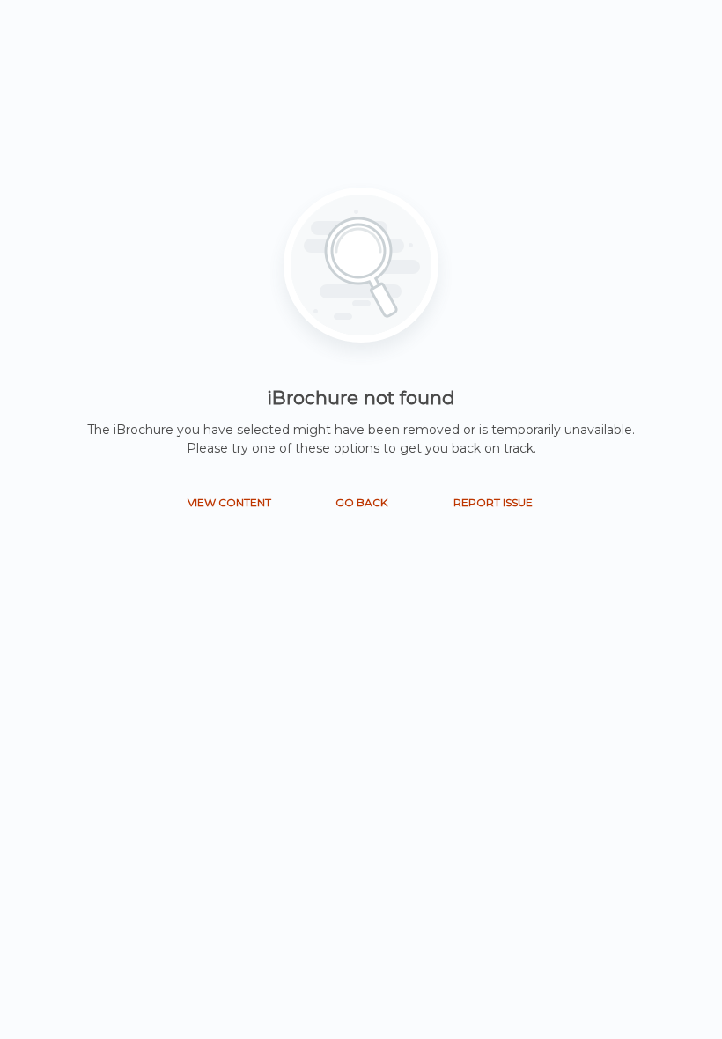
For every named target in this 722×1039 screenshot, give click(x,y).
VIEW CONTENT (229, 502)
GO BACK (361, 502)
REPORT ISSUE (493, 502)
